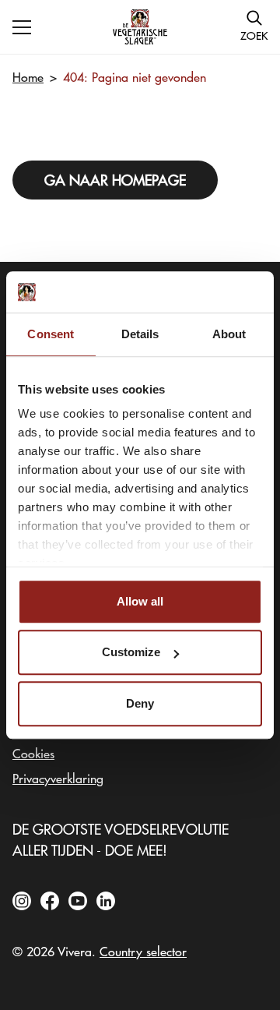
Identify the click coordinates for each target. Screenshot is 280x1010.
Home (28, 76)
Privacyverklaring (57, 777)
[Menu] (22, 27)
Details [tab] (140, 334)
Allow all (140, 601)
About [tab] (229, 334)
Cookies (33, 752)
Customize (131, 652)
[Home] (140, 26)
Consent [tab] (50, 334)
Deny (140, 703)
